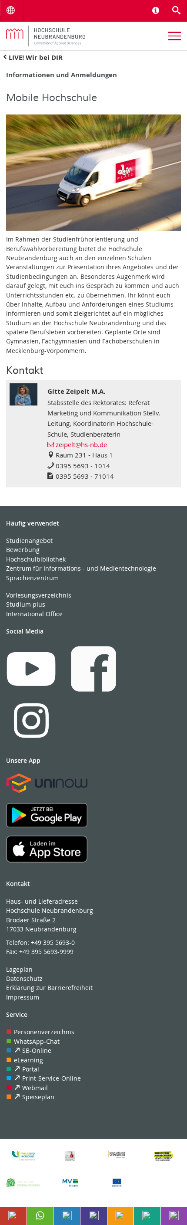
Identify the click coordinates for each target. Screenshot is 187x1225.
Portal (30, 1069)
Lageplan (19, 969)
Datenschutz (24, 978)
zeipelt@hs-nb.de (81, 444)
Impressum (22, 997)
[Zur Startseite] (81, 36)
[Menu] (174, 36)
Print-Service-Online (51, 1078)
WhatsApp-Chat (37, 1041)
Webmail (35, 1088)
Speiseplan (38, 1097)
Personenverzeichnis (44, 1032)
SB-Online (36, 1050)
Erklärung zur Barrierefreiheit (49, 987)
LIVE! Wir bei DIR (36, 57)
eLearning (28, 1060)
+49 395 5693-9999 (46, 951)
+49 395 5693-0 (53, 942)
